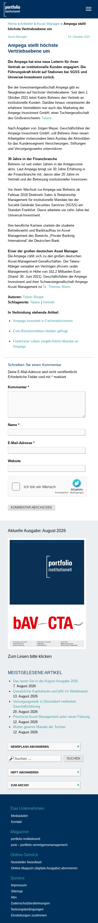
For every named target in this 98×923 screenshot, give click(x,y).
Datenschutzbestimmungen (30, 903)
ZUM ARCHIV (20, 785)
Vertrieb (48, 302)
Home (12, 24)
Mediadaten (19, 816)
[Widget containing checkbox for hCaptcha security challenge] (47, 486)
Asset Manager (48, 24)
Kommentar (18, 387)
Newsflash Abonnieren (30, 746)
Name (13, 425)
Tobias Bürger (33, 297)
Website (14, 461)
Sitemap (17, 891)
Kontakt (16, 822)
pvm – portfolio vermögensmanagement (39, 845)
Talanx (46, 118)
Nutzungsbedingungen (27, 909)
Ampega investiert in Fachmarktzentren (43, 321)
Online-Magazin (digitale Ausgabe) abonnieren (44, 868)
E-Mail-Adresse (21, 443)
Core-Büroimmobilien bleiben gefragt (40, 331)
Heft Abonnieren (24, 772)
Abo (14, 897)
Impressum (19, 885)
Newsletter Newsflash (26, 862)
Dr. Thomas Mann (56, 287)
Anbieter (26, 24)
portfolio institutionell (25, 839)
